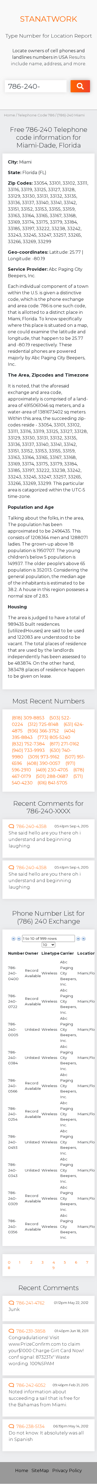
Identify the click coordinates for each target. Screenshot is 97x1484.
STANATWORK (48, 19)
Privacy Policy (67, 1470)
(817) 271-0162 (64, 743)
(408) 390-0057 (43, 763)
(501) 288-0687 (52, 776)
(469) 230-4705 (52, 769)
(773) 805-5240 (53, 737)
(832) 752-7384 (28, 743)
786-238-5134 (30, 1426)
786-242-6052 (31, 1385)
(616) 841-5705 (52, 782)
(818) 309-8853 (28, 717)
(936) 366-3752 (43, 730)
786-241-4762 (30, 1303)
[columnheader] (16, 953)
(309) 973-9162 (44, 756)
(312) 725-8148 (43, 724)
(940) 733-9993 (28, 750)
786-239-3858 (31, 1331)
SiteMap (40, 1470)
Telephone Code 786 (36, 115)
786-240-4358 (31, 826)
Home (9, 115)
